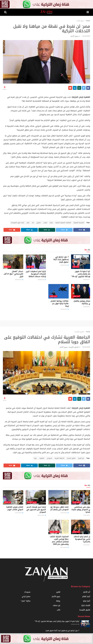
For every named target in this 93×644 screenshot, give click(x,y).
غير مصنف (56, 605)
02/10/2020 (86, 36)
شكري (39, 222)
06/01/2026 (63, 547)
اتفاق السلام (71, 458)
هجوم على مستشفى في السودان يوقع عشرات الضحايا (81, 509)
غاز (33, 222)
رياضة (58, 601)
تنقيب (45, 222)
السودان (49, 458)
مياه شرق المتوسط (17, 222)
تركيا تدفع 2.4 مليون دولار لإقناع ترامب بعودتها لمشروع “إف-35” (81, 274)
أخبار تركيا (76, 267)
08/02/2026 (41, 515)
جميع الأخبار (80, 20)
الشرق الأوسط (79, 331)
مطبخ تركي (26, 596)
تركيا (51, 222)
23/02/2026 (63, 513)
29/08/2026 (86, 279)
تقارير (58, 592)
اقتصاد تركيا (85, 605)
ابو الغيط (81, 458)
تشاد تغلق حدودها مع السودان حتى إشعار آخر (59, 508)
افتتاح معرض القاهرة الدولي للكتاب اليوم (14, 508)
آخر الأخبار (7, 502)
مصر (28, 222)
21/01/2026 (18, 513)
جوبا (35, 458)
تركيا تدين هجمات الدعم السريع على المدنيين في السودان (36, 509)
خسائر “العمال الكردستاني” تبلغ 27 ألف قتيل (13, 274)
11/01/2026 (86, 545)
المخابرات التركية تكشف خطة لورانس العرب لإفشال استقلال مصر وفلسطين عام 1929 (59, 540)
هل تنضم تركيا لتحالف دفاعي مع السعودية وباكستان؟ (82, 539)
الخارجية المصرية (79, 222)
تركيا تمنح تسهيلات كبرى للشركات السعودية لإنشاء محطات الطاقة (36, 274)
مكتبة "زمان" (25, 601)
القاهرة (41, 458)
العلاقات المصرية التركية (63, 222)
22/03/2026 (86, 515)
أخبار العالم (76, 296)
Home (88, 20)
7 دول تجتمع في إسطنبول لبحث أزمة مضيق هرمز (61, 259)
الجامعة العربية (59, 458)
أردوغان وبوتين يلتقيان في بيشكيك (82, 302)
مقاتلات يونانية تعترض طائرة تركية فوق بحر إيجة (59, 303)
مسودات (27, 592)
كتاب (58, 610)
